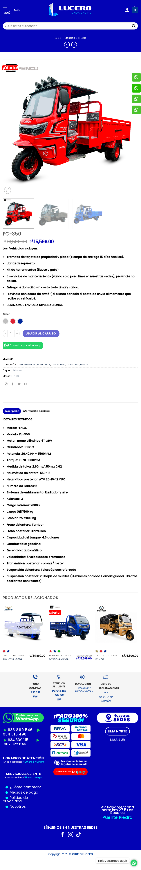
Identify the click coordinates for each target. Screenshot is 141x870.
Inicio (58, 38)
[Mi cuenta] (127, 10)
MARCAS (70, 38)
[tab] (117, 731)
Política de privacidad (15, 799)
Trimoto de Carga (28, 364)
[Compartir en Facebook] (13, 384)
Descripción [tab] (12, 411)
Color (6, 314)
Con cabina (59, 364)
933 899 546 (20, 729)
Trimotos (45, 364)
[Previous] (10, 127)
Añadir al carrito (41, 333)
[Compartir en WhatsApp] (6, 384)
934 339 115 (18, 739)
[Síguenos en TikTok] (78, 835)
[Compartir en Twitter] (19, 384)
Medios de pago (23, 792)
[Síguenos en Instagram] (70, 835)
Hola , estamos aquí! (112, 861)
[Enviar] (134, 26)
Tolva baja (73, 364)
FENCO (82, 38)
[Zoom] (7, 190)
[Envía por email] (26, 384)
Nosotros (18, 806)
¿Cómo (16, 787)
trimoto (17, 370)
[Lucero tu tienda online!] (70, 10)
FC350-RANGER (59, 659)
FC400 (99, 659)
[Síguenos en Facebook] (62, 835)
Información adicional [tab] (36, 411)
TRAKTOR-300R (12, 659)
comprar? (32, 787)
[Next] (131, 127)
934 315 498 (15, 734)
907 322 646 (15, 744)
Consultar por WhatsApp (25, 345)
